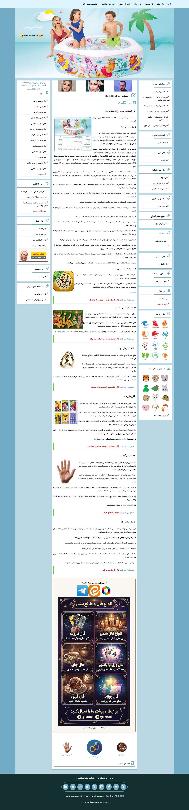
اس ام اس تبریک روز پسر (158, 92)
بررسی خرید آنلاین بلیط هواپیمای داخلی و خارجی (35, 204)
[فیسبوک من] (109, 787)
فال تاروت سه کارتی (38, 123)
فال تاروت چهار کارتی (38, 129)
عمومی (121, 763)
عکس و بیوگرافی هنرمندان (36, 299)
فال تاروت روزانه (39, 101)
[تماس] (94, 787)
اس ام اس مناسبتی (108, 4)
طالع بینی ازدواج (162, 223)
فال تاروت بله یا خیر (38, 168)
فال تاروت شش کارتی (38, 140)
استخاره (133, 292)
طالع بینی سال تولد (161, 415)
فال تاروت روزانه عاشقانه (36, 163)
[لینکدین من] (65, 787)
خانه (169, 4)
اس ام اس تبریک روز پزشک (157, 111)
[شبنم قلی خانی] (67, 86)
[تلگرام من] (116, 787)
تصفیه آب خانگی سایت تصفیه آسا (33, 191)
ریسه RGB (163, 299)
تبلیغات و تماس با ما (90, 4)
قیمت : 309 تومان (34, 86)
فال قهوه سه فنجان (160, 183)
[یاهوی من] (123, 787)
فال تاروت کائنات (39, 112)
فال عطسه (42, 276)
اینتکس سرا (32, 27)
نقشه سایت (85, 802)
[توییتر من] (87, 787)
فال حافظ (160, 4)
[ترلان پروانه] (95, 86)
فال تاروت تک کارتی (38, 118)
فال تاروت (149, 4)
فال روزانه (137, 4)
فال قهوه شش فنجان (160, 189)
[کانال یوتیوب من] (73, 787)
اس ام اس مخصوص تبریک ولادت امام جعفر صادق (156, 98)
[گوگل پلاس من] (80, 787)
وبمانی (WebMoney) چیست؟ (35, 197)
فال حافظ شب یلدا (39, 240)
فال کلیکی (164, 264)
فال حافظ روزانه (93, 331)
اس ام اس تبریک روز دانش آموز (156, 125)
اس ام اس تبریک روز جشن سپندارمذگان (158, 118)
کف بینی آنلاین (127, 505)
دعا (166, 246)
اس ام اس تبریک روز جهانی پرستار (155, 106)
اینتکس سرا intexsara (117, 95)
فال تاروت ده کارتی (39, 151)
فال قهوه (164, 177)
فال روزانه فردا (40, 294)
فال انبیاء (164, 160)
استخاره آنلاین (124, 4)
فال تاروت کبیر (40, 106)
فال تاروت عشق (40, 157)
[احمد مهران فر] (123, 86)
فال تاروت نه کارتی (39, 146)
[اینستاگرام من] (101, 787)
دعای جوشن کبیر (161, 241)
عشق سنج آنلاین (161, 281)
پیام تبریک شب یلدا (39, 245)
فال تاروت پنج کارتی (38, 135)
